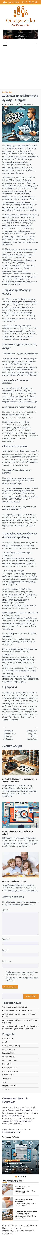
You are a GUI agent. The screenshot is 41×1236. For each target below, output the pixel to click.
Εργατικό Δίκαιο (8, 1053)
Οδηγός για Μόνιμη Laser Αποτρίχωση (17, 1010)
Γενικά (4, 1042)
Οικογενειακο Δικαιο (10, 1071)
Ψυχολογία (6, 1089)
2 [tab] (18, 1176)
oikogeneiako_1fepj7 (11, 104)
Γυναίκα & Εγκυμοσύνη (11, 1046)
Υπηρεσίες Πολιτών (9, 1086)
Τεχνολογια (6, 1078)
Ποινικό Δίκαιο (7, 1075)
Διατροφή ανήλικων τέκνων (14, 881)
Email (5, 950)
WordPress (7, 1233)
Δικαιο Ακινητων (8, 1049)
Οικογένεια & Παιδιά (10, 1067)
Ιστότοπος (6, 961)
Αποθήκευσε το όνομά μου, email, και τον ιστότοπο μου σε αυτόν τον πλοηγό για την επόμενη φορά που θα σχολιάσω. (22, 976)
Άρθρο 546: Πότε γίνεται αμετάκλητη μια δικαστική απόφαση (19, 780)
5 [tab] (25, 1176)
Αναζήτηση (31, 996)
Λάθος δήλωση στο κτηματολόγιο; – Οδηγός (17, 832)
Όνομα (6, 939)
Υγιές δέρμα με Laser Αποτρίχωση (15, 1007)
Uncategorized (7, 1038)
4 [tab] (23, 1176)
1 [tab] (16, 1176)
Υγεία (4, 1082)
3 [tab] (21, 1176)
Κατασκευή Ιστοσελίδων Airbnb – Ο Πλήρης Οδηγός (26, 1213)
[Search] (36, 44)
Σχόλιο (6, 909)
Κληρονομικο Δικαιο (9, 1060)
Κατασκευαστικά (8, 1057)
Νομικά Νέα (6, 92)
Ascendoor (18, 1231)
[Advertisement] (20, 68)
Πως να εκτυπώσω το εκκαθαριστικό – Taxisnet (17, 1164)
